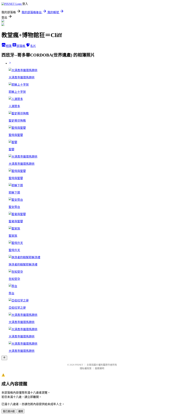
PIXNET (79, 364)
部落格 (21, 45)
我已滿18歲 (9, 411)
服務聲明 (99, 368)
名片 (33, 45)
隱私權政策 (85, 368)
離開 (20, 411)
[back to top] (4, 358)
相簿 (9, 45)
